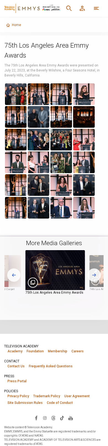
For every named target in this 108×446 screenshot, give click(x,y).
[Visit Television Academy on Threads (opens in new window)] (53, 417)
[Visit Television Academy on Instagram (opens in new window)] (44, 417)
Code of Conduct (60, 403)
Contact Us (16, 366)
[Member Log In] (82, 8)
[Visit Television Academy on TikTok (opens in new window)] (62, 417)
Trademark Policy (46, 396)
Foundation (35, 351)
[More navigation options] (96, 8)
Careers (77, 351)
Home (16, 25)
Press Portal (17, 381)
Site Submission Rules (25, 403)
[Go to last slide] (13, 275)
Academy (14, 351)
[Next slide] (94, 275)
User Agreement (77, 396)
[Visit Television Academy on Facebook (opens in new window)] (36, 417)
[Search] (69, 8)
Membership (57, 351)
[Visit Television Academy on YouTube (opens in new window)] (70, 417)
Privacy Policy (18, 396)
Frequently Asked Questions (51, 366)
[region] (50, 151)
